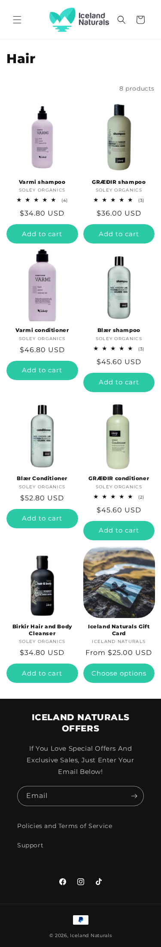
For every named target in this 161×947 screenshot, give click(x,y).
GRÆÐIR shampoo (119, 182)
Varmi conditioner (42, 330)
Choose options (118, 673)
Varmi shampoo (42, 182)
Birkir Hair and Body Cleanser (42, 629)
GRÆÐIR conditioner (118, 478)
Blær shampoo (118, 330)
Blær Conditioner (42, 478)
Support (30, 845)
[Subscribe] (134, 796)
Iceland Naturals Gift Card (119, 629)
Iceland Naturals (91, 935)
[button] (17, 19)
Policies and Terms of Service (64, 826)
